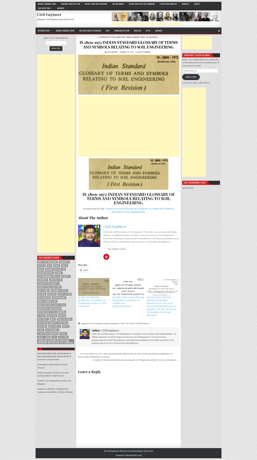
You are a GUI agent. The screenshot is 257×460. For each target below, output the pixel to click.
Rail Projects (54, 326)
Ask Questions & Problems (90, 30)
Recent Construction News (96, 3)
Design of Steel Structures (49, 287)
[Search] (219, 31)
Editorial (41, 294)
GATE (107, 30)
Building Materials (45, 272)
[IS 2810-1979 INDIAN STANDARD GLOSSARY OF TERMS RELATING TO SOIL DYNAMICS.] (93, 287)
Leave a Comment (144, 52)
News (53, 319)
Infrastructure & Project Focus (51, 304)
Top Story (63, 337)
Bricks (64, 265)
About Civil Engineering (47, 262)
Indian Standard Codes (47, 3)
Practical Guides (65, 319)
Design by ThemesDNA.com (129, 455)
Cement (59, 272)
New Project (43, 319)
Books (56, 265)
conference (42, 279)
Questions (42, 326)
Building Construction (70, 3)
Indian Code (120, 37)
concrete (185, 3)
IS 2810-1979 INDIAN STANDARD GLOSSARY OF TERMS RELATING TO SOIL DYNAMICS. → (136, 360)
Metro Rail (51, 315)
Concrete (66, 276)
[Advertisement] (146, 24)
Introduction (43, 30)
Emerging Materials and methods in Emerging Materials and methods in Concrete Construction (54, 356)
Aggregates (64, 262)
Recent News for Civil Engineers (142, 3)
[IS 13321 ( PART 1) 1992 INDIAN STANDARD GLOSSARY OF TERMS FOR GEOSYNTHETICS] (128, 287)
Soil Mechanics (118, 3)
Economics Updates (59, 290)
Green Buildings (59, 297)
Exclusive (52, 294)
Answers (60, 8)
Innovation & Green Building (49, 308)
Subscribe (191, 77)
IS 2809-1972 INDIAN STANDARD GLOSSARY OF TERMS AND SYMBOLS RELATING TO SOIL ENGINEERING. (129, 45)
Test (54, 337)
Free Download (95, 323)
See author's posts (117, 249)
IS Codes (130, 323)
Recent (66, 326)
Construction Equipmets (48, 283)
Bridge (40, 269)
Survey (197, 3)
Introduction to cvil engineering (51, 312)
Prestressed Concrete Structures (52, 322)
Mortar (62, 315)
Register (137, 30)
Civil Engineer (49, 14)
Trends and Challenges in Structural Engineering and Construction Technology (55, 341)
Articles (41, 265)
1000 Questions (44, 8)
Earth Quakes (43, 290)
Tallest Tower (44, 337)
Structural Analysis (168, 3)
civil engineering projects (48, 276)
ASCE (49, 265)
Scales (40, 329)
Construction (56, 279)
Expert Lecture (64, 294)
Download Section (121, 30)
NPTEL (148, 30)
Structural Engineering (48, 333)
